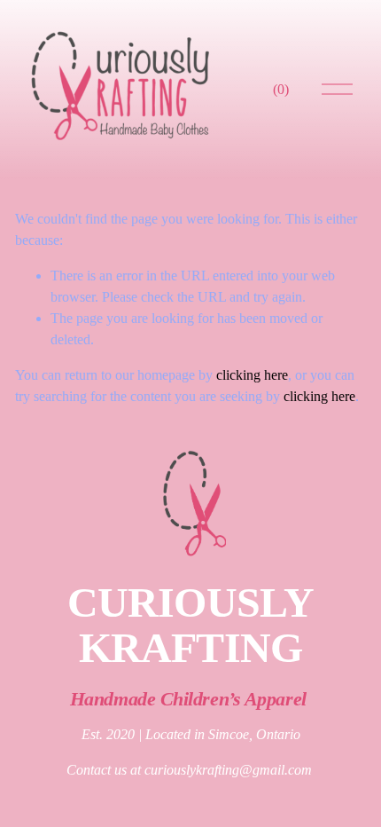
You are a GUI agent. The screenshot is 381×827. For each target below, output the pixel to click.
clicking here (252, 374)
